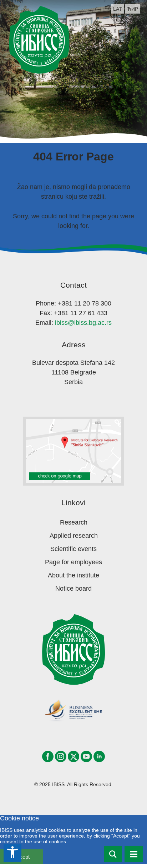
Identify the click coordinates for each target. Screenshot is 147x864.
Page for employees (73, 562)
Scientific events (73, 548)
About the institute (73, 575)
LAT (117, 9)
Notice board (73, 588)
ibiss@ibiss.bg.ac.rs (83, 322)
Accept (21, 857)
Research (73, 522)
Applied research (74, 535)
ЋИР (132, 9)
